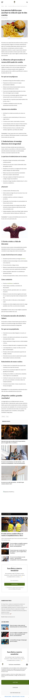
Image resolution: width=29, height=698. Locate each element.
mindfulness (10, 283)
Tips (7, 416)
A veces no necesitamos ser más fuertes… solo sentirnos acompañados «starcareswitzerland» (18, 558)
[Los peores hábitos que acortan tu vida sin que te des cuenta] (14, 28)
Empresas (4, 531)
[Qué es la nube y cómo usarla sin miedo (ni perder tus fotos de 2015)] (5, 627)
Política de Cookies (8, 696)
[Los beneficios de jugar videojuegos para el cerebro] (5, 641)
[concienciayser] (14, 2)
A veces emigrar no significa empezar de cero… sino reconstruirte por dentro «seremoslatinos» (18, 545)
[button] (27, 664)
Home (2, 6)
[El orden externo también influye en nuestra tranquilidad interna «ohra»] (14, 524)
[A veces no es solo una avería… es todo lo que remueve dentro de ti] (14, 473)
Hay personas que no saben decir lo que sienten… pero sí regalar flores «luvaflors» (18, 552)
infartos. (24, 258)
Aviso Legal (22, 696)
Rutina (3, 416)
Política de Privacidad (16, 696)
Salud (6, 6)
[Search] (27, 2)
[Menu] (2, 2)
